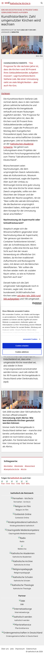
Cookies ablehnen (22, 352)
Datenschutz (31, 649)
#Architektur (8, 466)
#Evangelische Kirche (11, 469)
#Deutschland (30, 466)
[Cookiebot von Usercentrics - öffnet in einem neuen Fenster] (32, 303)
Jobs (12, 649)
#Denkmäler (18, 466)
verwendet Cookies (30, 339)
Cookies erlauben (22, 346)
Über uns (5, 649)
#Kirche (23, 469)
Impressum (20, 649)
